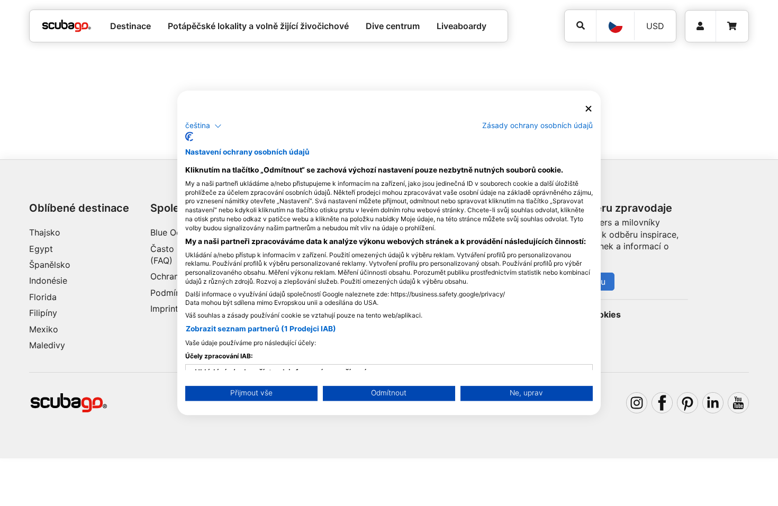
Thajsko (44, 232)
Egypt (41, 248)
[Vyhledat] (580, 25)
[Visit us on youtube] (738, 402)
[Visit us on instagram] (636, 402)
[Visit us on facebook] (662, 402)
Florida (43, 297)
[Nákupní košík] (732, 26)
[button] (203, 126)
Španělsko (49, 264)
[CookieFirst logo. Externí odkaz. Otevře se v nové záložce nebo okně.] (189, 137)
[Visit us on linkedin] (712, 402)
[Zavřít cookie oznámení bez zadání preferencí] (588, 109)
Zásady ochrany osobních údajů (537, 125)
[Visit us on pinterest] (687, 402)
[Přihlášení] (700, 26)
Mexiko (43, 329)
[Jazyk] (615, 26)
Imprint (164, 308)
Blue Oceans (175, 232)
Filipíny (43, 313)
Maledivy (47, 345)
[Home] (66, 26)
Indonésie (48, 280)
